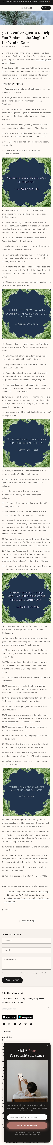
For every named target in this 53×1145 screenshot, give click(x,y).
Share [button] (7, 910)
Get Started (46, 8)
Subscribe (48, 1009)
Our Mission (7, 1037)
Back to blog (28, 921)
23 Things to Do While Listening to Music (25, 895)
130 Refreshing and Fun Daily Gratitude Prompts (28, 892)
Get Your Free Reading (27, 1125)
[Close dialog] (48, 1045)
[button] (3, 8)
